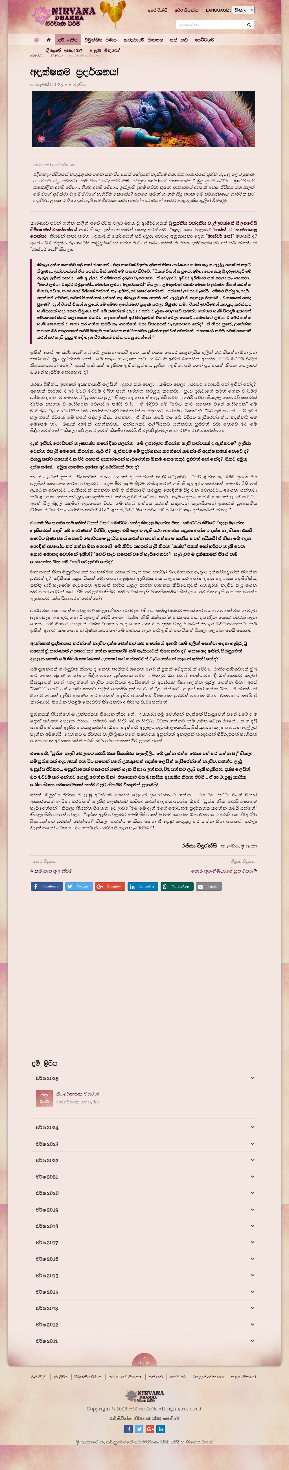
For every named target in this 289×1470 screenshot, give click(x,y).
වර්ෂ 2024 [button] (47, 1127)
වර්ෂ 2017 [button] (47, 1242)
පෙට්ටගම (178, 1377)
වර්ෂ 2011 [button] (47, 1341)
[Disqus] (143, 973)
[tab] (145, 1078)
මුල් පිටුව (39, 1377)
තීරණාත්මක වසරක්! (78, 1093)
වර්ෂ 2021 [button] (47, 1176)
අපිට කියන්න (186, 10)
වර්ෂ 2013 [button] (47, 1308)
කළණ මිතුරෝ (243, 1377)
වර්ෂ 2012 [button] (47, 1324)
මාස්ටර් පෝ (220, 236)
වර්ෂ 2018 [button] (47, 1226)
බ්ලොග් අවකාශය (208, 1377)
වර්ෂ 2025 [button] (47, 1078)
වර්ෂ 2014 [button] (47, 1292)
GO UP (144, 1363)
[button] (68, 39)
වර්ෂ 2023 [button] (47, 1144)
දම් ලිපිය (60, 1377)
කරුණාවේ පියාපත (125, 1377)
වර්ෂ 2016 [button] (47, 1259)
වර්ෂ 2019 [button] (47, 1209)
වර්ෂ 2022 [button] (47, 1160)
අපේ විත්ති (157, 10)
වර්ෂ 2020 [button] (47, 1193)
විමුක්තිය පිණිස (88, 1377)
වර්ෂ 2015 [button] (47, 1275)
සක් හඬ (155, 1377)
